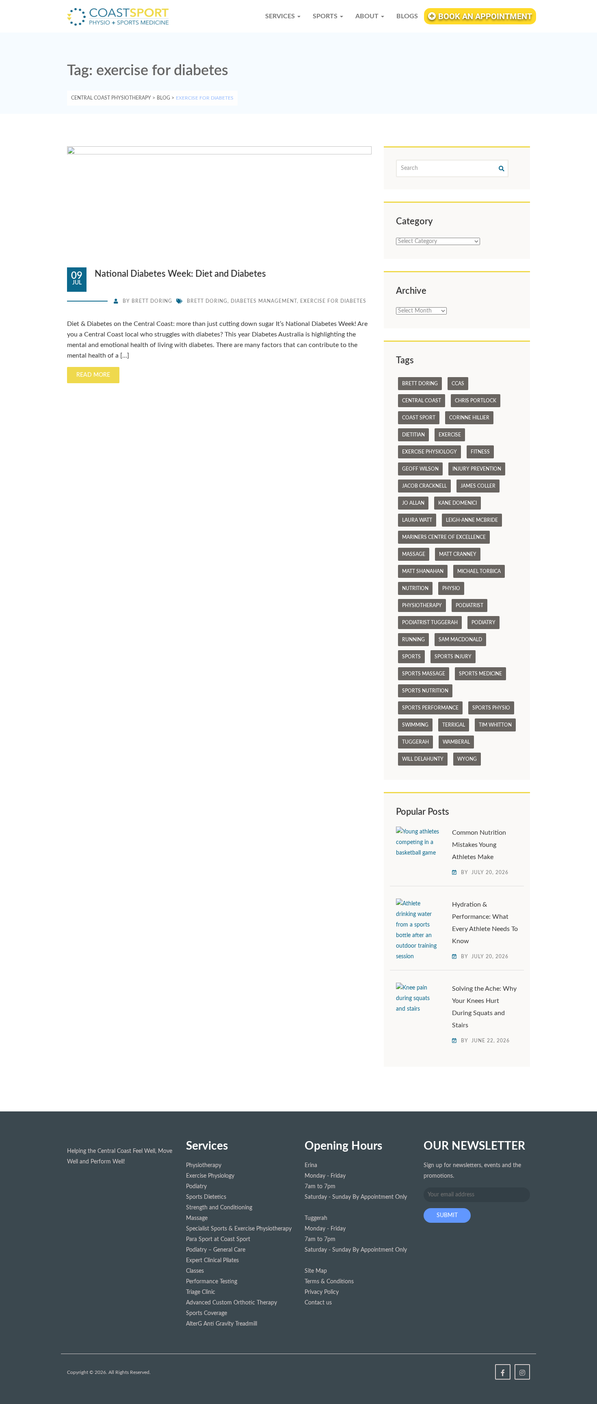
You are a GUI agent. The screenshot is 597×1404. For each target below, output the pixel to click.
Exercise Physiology (429, 451)
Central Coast (421, 400)
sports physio (491, 707)
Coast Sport (418, 417)
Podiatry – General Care (215, 1250)
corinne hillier (469, 417)
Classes (195, 1271)
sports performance (430, 707)
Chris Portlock (475, 400)
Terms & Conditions (329, 1282)
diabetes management (264, 301)
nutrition (415, 588)
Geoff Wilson (420, 469)
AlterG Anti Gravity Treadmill (221, 1324)
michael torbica (479, 571)
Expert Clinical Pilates (212, 1260)
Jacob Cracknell (424, 486)
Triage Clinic (200, 1292)
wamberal (456, 742)
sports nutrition (425, 690)
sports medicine (480, 673)
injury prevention (476, 469)
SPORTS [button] (326, 16)
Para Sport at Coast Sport (218, 1239)
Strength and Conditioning (219, 1208)
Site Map (316, 1271)
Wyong (467, 759)
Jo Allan (413, 503)
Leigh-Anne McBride (472, 520)
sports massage (423, 673)
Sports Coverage (206, 1313)
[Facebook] (502, 1372)
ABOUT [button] (367, 16)
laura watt (417, 520)
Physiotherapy (422, 605)
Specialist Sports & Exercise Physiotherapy (239, 1229)
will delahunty (422, 759)
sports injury (453, 656)
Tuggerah (415, 742)
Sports (411, 656)
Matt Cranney (457, 554)
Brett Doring (152, 301)
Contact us (318, 1303)
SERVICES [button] (280, 16)
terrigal (453, 725)
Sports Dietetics (206, 1197)
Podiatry (483, 622)
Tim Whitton (495, 725)
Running (413, 639)
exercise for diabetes (333, 301)
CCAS (458, 383)
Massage (413, 554)
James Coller (478, 486)
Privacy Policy (322, 1292)
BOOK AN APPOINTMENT (484, 16)
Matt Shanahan (422, 571)
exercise (450, 434)
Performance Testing (211, 1282)
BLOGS (407, 16)
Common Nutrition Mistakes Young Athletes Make (479, 844)
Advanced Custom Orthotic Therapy (231, 1303)
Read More (93, 375)
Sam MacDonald (460, 639)
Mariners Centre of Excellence (444, 537)
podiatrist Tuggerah (430, 622)
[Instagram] (522, 1372)
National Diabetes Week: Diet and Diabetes (180, 273)
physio (451, 588)
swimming (415, 725)
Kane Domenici (457, 503)
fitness (480, 451)
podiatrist (469, 605)
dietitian (413, 434)
